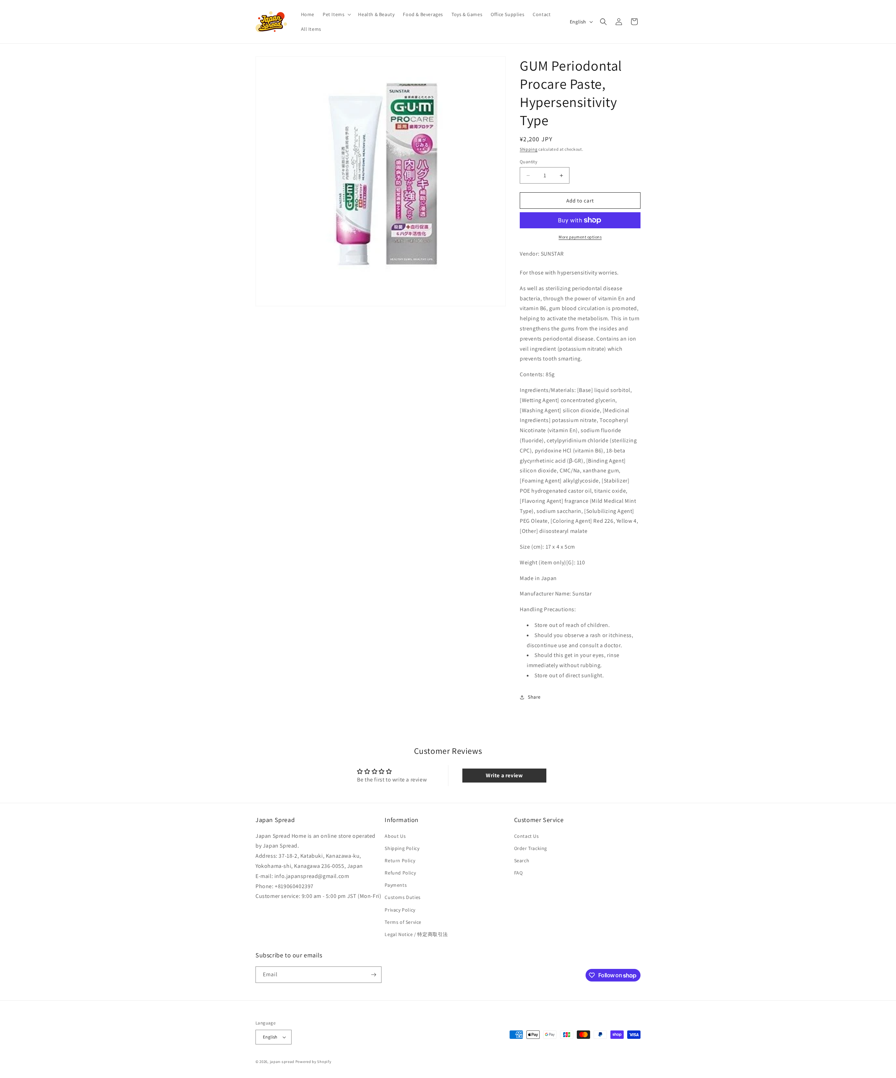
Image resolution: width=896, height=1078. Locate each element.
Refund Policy (400, 873)
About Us (395, 836)
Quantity (528, 162)
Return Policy (400, 860)
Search (522, 860)
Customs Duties (402, 897)
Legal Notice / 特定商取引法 (416, 934)
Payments (396, 885)
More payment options (580, 237)
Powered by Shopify (313, 1061)
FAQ (518, 873)
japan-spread (282, 1061)
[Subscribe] (373, 974)
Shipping (529, 149)
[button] (336, 14)
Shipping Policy (402, 848)
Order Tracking (530, 848)
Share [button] (534, 697)
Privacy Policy (400, 910)
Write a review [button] (504, 775)
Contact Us (526, 836)
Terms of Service (403, 922)
